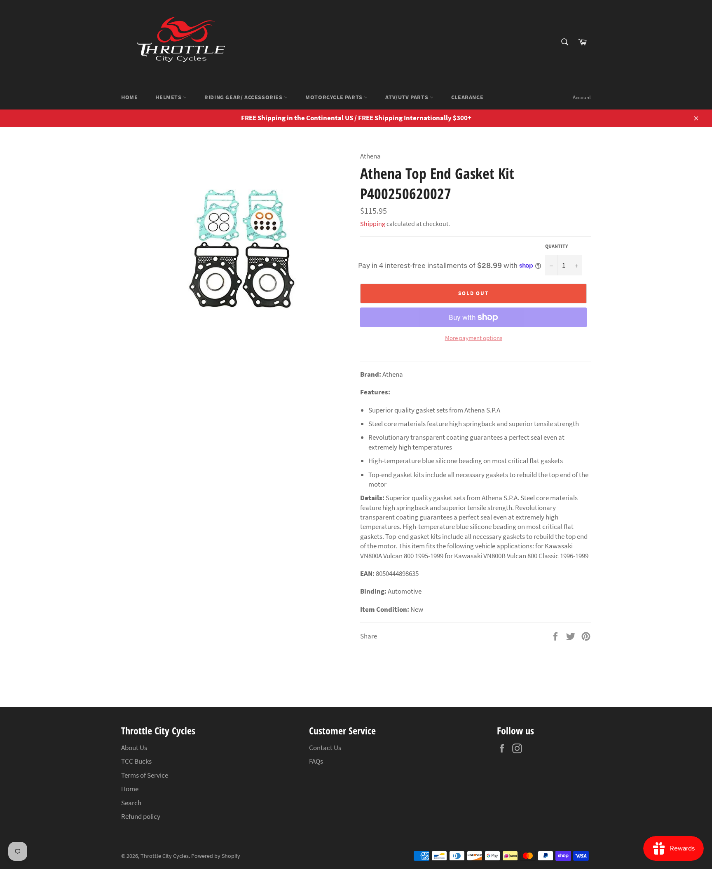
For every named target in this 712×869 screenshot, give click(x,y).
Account (582, 97)
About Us (134, 747)
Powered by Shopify (215, 856)
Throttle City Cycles (165, 856)
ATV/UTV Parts (407, 97)
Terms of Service (144, 775)
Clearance (467, 97)
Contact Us (325, 747)
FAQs (316, 761)
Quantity (556, 246)
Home (129, 97)
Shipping (372, 223)
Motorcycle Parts (334, 97)
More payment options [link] (473, 338)
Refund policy (140, 816)
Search (131, 802)
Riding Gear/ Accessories (244, 97)
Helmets (169, 97)
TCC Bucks (136, 761)
